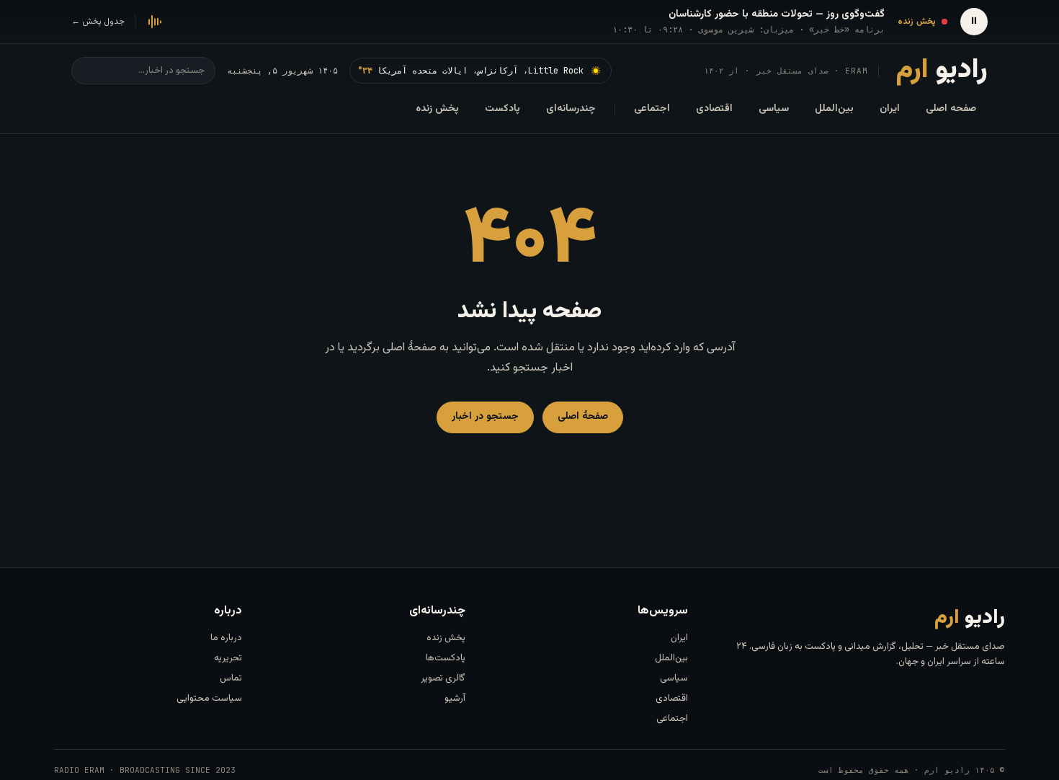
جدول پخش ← (98, 21)
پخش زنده (437, 109)
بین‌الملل (834, 109)
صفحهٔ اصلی (583, 417)
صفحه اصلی (951, 109)
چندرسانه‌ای (571, 109)
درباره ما (226, 638)
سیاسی (774, 109)
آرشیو (454, 698)
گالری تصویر (443, 678)
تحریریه (228, 658)
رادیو (942, 70)
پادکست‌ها (445, 658)
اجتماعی (652, 109)
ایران (890, 109)
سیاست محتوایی (209, 698)
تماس (231, 678)
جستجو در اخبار (485, 417)
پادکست (502, 109)
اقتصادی (714, 109)
